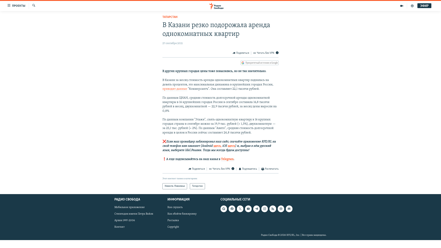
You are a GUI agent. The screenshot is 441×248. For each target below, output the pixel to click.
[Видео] (402, 5)
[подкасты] (412, 5)
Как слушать (175, 207)
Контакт (119, 227)
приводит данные (174, 89)
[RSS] (272, 208)
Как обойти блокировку (182, 214)
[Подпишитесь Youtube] (248, 208)
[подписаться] (289, 208)
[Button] (241, 53)
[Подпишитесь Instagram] (264, 208)
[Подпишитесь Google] (223, 208)
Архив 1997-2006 (124, 220)
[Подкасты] (281, 208)
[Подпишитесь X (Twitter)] (240, 208)
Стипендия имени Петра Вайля (133, 214)
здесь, (217, 146)
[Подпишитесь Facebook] (232, 208)
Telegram (227, 159)
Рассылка (173, 220)
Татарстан (169, 17)
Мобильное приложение (129, 207)
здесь (231, 146)
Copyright (173, 227)
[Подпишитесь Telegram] (256, 208)
